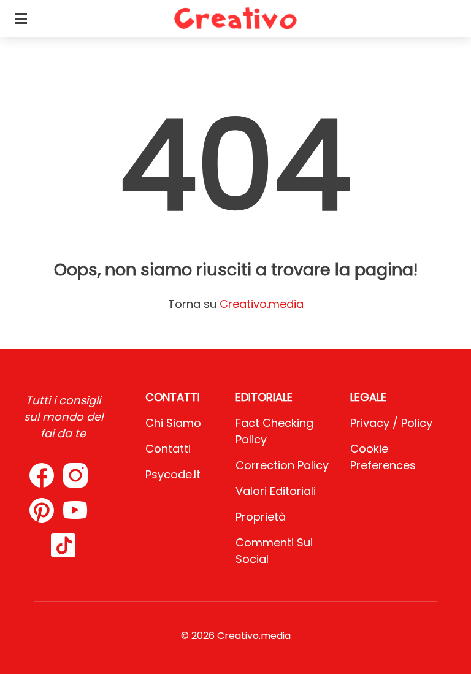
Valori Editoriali (276, 491)
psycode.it (173, 474)
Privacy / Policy (391, 423)
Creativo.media (262, 304)
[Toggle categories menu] (21, 18)
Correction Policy (282, 465)
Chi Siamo (173, 423)
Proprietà (261, 516)
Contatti (168, 448)
